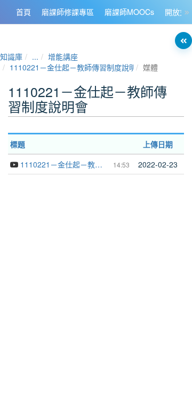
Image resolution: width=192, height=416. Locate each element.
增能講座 (63, 56)
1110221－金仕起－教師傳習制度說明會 (77, 67)
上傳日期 (158, 144)
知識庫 (11, 56)
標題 (17, 144)
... (35, 56)
